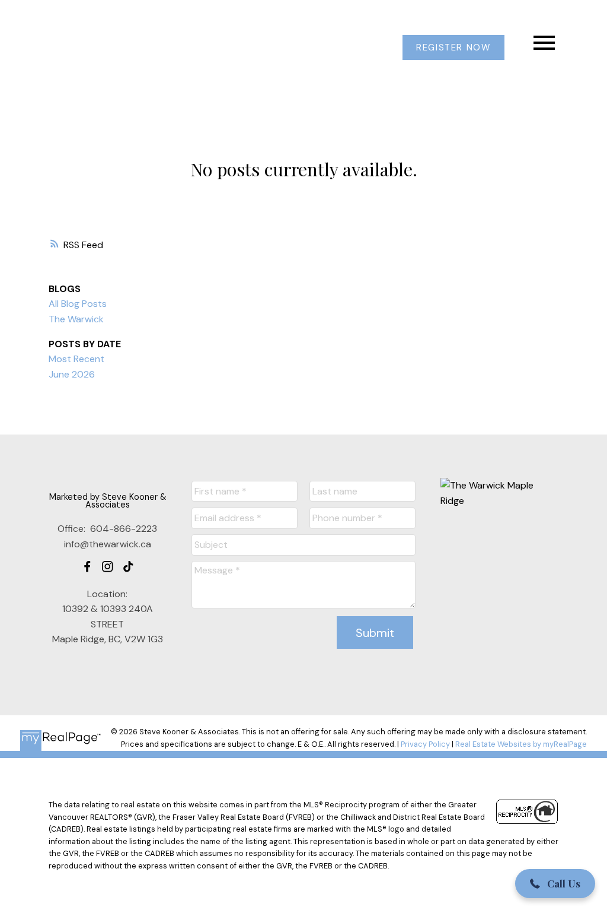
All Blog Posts (78, 303)
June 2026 (72, 374)
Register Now (453, 47)
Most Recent (76, 359)
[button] (453, 48)
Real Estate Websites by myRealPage (521, 744)
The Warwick (76, 319)
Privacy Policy (425, 744)
